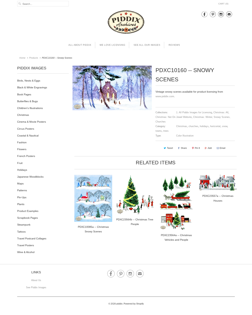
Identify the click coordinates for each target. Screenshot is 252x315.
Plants (20, 204)
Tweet (170, 148)
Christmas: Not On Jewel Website (174, 117)
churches (193, 126)
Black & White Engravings (32, 87)
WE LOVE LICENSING (112, 45)
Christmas (23, 114)
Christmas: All (220, 112)
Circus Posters (25, 128)
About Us (36, 280)
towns (159, 130)
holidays (204, 126)
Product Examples (27, 211)
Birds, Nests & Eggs (28, 80)
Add (210, 148)
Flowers (21, 149)
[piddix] (126, 22)
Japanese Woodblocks (30, 176)
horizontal (215, 126)
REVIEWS (174, 45)
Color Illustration (185, 135)
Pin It (197, 148)
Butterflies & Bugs (27, 101)
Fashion (22, 142)
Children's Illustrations (30, 108)
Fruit (20, 163)
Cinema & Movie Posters (31, 121)
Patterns (22, 190)
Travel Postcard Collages (31, 238)
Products (33, 58)
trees (166, 130)
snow (224, 126)
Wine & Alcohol (25, 252)
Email (222, 148)
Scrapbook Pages (27, 217)
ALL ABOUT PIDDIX (79, 45)
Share (184, 148)
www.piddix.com (165, 96)
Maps (20, 183)
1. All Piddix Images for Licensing (194, 112)
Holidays (22, 169)
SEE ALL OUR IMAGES (147, 45)
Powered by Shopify (134, 303)
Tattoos (21, 231)
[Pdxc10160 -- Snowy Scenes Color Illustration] (112, 88)
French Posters (26, 156)
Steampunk (23, 224)
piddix (119, 303)
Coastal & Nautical (28, 135)
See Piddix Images (36, 287)
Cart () (223, 4)
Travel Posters (25, 245)
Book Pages (24, 94)
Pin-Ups (21, 197)
